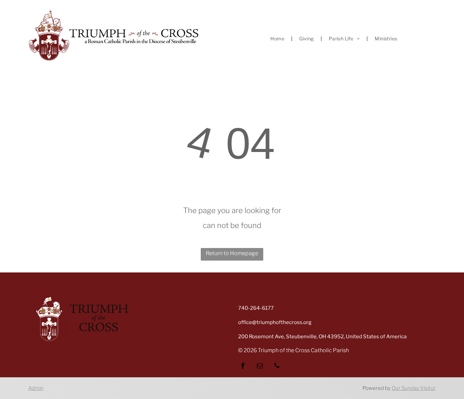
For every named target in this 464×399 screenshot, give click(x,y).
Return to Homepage (232, 253)
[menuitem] (278, 38)
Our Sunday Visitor (414, 388)
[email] (260, 366)
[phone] (277, 366)
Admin (35, 388)
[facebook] (243, 366)
